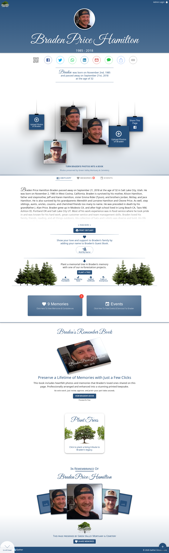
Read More (84, 225)
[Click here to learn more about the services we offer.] (84, 527)
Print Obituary (86, 230)
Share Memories (86, 541)
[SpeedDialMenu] (162, 546)
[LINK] (133, 60)
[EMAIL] (97, 60)
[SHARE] (121, 60)
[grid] (84, 133)
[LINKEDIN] (84, 60)
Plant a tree (84, 272)
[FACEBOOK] (48, 60)
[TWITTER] (60, 60)
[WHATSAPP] (72, 60)
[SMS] (109, 60)
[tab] (63, 178)
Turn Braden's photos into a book (84, 166)
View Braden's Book (84, 396)
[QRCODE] (36, 60)
